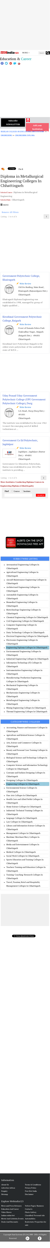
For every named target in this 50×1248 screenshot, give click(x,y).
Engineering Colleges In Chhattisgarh (22, 784)
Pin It (21, 169)
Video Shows (6, 1212)
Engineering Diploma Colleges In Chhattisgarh (26, 647)
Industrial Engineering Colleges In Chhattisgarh (27, 659)
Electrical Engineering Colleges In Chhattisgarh (27, 636)
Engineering (6, 135)
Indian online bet (8, 1215)
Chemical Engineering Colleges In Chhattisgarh (27, 617)
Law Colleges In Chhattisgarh (19, 821)
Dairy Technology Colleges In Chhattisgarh (25, 632)
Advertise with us (8, 1188)
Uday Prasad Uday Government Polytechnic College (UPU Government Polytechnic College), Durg (24, 399)
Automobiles (30, 1218)
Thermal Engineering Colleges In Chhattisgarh (26, 711)
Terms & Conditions (33, 1184)
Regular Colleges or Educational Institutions (22, 131)
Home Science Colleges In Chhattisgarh (23, 806)
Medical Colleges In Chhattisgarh (21, 852)
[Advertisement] (25, 25)
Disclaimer (29, 1194)
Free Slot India (31, 1191)
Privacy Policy (30, 1188)
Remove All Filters (10, 212)
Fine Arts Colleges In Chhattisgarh (21, 795)
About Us (5, 1184)
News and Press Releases (11, 1206)
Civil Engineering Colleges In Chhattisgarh (25, 621)
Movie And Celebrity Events (12, 1218)
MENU (5, 204)
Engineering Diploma (25, 135)
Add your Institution (37, 127)
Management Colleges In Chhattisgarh (23, 833)
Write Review (25, 283)
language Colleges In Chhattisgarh (21, 818)
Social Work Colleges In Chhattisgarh (22, 856)
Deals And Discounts (9, 1222)
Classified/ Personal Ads (35, 1215)
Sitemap (4, 1194)
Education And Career (10, 1209)
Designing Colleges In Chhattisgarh (22, 780)
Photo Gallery (30, 1212)
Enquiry (4, 1191)
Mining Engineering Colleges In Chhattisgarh (26, 707)
